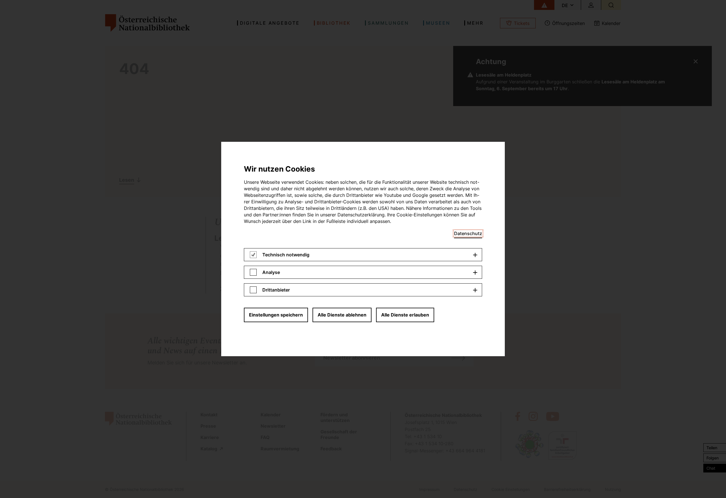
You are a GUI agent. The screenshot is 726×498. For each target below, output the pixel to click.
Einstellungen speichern (276, 315)
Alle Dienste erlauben (405, 315)
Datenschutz (468, 233)
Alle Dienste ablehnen (342, 315)
